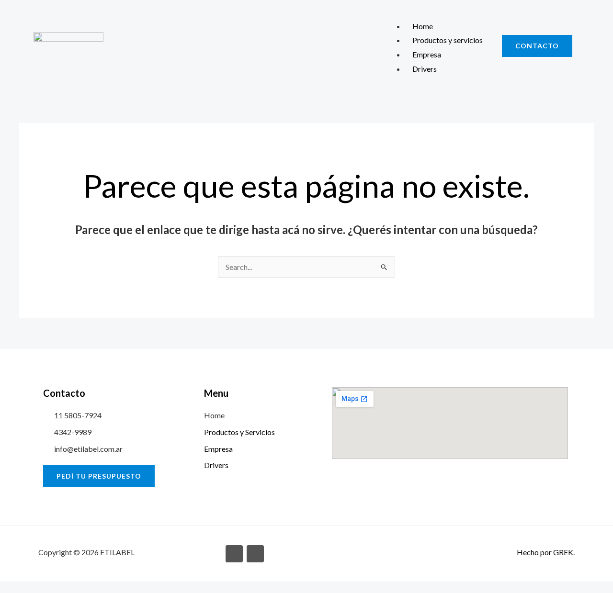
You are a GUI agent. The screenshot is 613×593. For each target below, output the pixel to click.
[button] (436, 12)
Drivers (424, 68)
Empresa (426, 54)
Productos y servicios (447, 40)
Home (422, 26)
